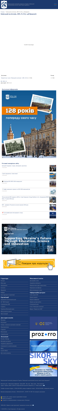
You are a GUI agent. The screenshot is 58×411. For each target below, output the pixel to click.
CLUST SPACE (4, 350)
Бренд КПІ (22, 383)
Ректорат (3, 280)
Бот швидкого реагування (39, 391)
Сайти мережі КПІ (34, 294)
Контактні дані (4, 383)
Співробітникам (4, 334)
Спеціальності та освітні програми (9, 346)
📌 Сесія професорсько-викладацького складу (12, 212)
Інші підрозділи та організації (8, 294)
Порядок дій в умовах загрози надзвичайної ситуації (14, 396)
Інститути (3, 287)
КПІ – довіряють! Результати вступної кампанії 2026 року (15, 204)
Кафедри (3, 292)
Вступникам (3, 322)
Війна (2, 348)
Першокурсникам (5, 327)
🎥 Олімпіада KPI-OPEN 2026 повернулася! (12, 181)
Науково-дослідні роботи (35, 302)
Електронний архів (34, 304)
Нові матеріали (40, 383)
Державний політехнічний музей (8, 299)
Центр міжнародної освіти (36, 290)
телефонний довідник (49, 388)
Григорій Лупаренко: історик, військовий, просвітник (14, 165)
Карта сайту (33, 383)
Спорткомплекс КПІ (5, 304)
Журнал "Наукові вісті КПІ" (36, 309)
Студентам (3, 329)
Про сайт (28, 383)
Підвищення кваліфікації (35, 287)
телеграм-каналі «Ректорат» (23, 400)
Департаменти (4, 285)
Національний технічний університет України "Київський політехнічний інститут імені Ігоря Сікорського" (21, 4)
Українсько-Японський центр (7, 309)
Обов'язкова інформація (13, 383)
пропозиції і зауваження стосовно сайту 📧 (24, 405)
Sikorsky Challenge (5, 338)
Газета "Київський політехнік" (37, 306)
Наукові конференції (34, 299)
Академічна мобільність (35, 283)
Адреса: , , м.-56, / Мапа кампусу (22, 385)
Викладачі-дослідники (6, 341)
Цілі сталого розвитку (6, 353)
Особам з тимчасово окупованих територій (10, 324)
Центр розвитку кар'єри (6, 311)
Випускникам (4, 331)
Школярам (3, 320)
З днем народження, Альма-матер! (10, 173)
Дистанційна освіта (34, 280)
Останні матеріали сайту (10, 163)
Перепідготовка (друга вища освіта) (38, 285)
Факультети (3, 290)
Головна (2, 11)
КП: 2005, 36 (4, 81)
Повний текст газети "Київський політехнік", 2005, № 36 (14, 78)
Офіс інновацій (4, 313)
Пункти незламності (7, 398)
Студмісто (3, 306)
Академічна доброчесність (7, 343)
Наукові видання (33, 297)
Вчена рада (3, 283)
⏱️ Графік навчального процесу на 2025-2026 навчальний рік (16, 189)
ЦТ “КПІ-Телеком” (5, 302)
